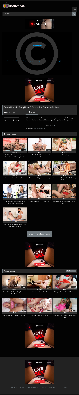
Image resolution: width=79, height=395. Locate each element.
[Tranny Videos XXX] (39, 6)
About (32, 112)
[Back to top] (73, 389)
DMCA (43, 387)
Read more (50, 125)
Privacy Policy (33, 387)
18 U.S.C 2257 (54, 387)
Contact (65, 387)
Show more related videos (39, 234)
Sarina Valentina (39, 128)
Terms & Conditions (17, 387)
